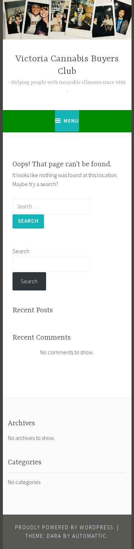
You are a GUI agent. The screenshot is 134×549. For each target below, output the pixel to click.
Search (21, 251)
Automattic (89, 536)
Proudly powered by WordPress (64, 527)
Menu (71, 120)
